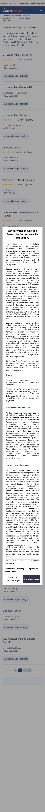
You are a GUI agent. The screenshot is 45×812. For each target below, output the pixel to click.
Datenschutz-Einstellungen (13, 579)
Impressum (33, 568)
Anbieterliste (10, 571)
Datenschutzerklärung (14, 568)
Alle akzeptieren (32, 579)
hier (7, 318)
